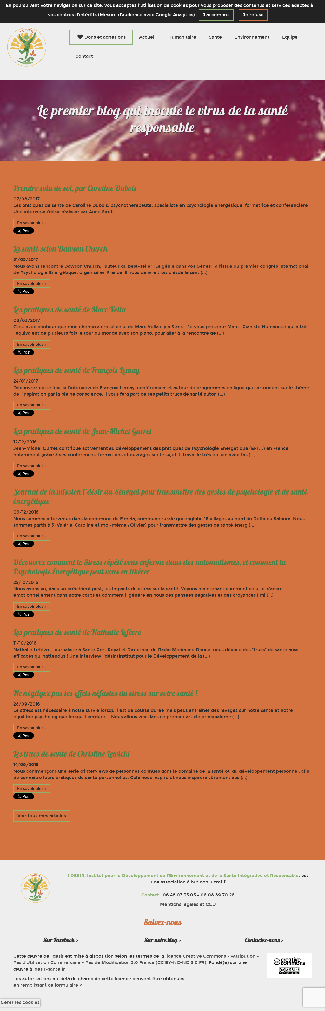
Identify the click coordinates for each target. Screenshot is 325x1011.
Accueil (147, 37)
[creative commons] (289, 965)
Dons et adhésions (105, 37)
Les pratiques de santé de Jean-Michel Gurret (82, 431)
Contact (84, 56)
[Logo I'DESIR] (26, 46)
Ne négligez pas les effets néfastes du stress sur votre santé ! (105, 693)
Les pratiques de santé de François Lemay (76, 370)
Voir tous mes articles (41, 815)
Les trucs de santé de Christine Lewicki (71, 754)
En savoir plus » (32, 223)
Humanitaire (182, 37)
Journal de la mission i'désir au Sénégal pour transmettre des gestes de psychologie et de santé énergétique (160, 496)
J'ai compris (216, 14)
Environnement (252, 37)
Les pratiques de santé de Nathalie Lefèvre (77, 632)
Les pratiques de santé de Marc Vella (69, 310)
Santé (215, 37)
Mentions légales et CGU (188, 904)
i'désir (57, 956)
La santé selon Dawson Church (60, 249)
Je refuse (253, 14)
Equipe (290, 37)
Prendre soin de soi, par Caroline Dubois (75, 188)
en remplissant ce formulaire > (47, 985)
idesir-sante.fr (49, 969)
